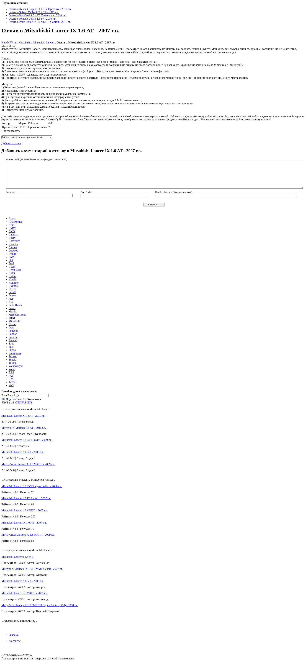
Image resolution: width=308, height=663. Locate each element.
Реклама (14, 634)
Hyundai (13, 285)
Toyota (12, 362)
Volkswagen (15, 365)
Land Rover (15, 305)
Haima (12, 276)
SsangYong (15, 353)
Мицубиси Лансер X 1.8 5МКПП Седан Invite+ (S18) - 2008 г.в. (39, 605)
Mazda (12, 311)
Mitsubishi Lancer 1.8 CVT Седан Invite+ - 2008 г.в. (31, 486)
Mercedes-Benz (17, 314)
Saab (11, 343)
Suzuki (12, 359)
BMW (12, 228)
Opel (11, 327)
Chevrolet (14, 240)
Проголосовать (10, 130)
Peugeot (13, 330)
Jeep (11, 298)
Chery (12, 237)
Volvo (12, 369)
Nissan (12, 324)
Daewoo (13, 250)
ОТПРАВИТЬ (23, 402)
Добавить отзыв (11, 39)
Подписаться (13, 399)
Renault (13, 340)
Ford (11, 263)
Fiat (11, 260)
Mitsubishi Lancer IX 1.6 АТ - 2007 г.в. (24, 522)
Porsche (13, 337)
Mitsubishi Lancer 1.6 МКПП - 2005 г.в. (24, 510)
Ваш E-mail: (8, 395)
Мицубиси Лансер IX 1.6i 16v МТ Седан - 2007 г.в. (32, 568)
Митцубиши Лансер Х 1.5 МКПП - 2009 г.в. (28, 464)
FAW (12, 256)
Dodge (12, 253)
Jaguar (12, 295)
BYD (12, 231)
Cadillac (13, 234)
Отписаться (33, 399)
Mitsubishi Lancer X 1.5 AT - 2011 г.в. (23, 415)
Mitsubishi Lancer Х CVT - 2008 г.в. (22, 452)
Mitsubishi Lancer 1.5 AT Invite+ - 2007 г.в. (26, 498)
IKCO (12, 289)
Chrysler (13, 244)
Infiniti (12, 292)
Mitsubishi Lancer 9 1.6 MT (17, 556)
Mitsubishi (24, 42)
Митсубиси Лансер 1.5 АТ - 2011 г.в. (23, 427)
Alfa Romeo (15, 221)
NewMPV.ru (8, 42)
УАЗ (11, 385)
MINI (12, 317)
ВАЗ (11, 372)
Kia (11, 301)
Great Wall (15, 269)
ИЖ (11, 378)
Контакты (14, 640)
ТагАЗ (12, 382)
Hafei (12, 272)
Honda (12, 279)
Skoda (12, 349)
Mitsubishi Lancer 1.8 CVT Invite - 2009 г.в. (26, 439)
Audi (11, 224)
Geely (12, 266)
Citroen (13, 247)
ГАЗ (11, 375)
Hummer (14, 282)
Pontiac (13, 333)
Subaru (13, 356)
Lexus (12, 308)
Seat (11, 346)
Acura (12, 218)
